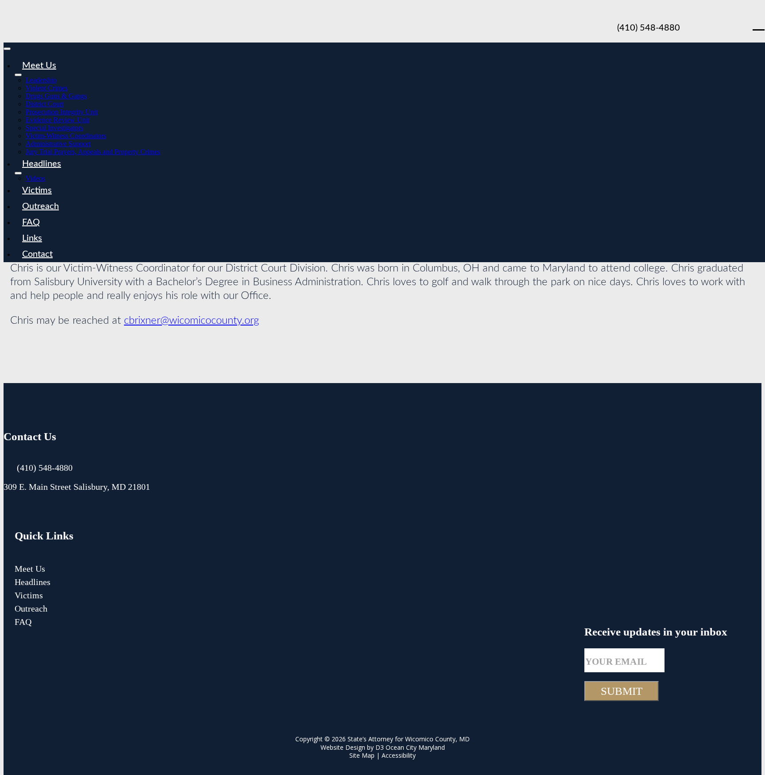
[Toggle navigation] (7, 48)
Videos (35, 178)
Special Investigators (54, 128)
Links (32, 238)
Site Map (362, 755)
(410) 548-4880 (648, 27)
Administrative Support (58, 143)
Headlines (41, 163)
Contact (37, 254)
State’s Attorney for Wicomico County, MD (409, 739)
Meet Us (39, 65)
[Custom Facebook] (736, 23)
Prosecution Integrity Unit (62, 112)
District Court (45, 104)
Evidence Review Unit (57, 120)
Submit (621, 691)
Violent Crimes (47, 88)
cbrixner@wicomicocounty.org (191, 320)
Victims (37, 190)
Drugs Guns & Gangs (56, 96)
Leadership (41, 80)
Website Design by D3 (352, 747)
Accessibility (399, 755)
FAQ (31, 222)
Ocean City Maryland (415, 747)
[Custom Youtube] (712, 23)
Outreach (40, 206)
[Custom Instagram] (58, 510)
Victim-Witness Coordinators (66, 136)
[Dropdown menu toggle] (18, 75)
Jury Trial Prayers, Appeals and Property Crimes (93, 151)
